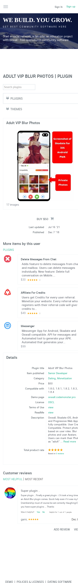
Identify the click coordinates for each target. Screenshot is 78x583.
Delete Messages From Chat (38, 259)
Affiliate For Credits (33, 292)
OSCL (51, 402)
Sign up (70, 6)
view (50, 407)
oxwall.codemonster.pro (62, 397)
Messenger (27, 326)
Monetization (64, 378)
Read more (69, 441)
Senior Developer (57, 373)
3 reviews (60, 453)
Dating (52, 378)
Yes (38, 512)
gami (24, 519)
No (43, 512)
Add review (62, 529)
